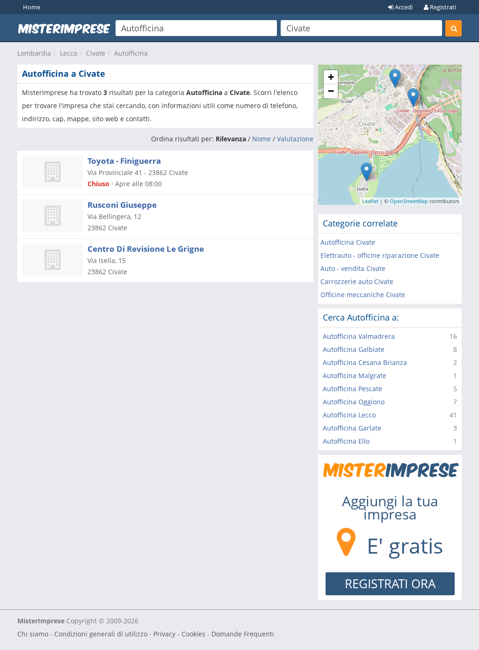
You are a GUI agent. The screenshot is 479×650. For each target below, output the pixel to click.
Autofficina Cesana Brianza (365, 362)
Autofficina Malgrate (354, 375)
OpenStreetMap (409, 200)
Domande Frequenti (242, 633)
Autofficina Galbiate (354, 349)
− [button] (331, 91)
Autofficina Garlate (352, 428)
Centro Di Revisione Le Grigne (145, 248)
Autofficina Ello (346, 441)
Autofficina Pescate (352, 388)
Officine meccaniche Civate (362, 294)
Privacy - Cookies (179, 633)
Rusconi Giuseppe (122, 204)
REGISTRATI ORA (390, 583)
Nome (261, 138)
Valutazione (295, 138)
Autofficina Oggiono (354, 401)
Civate (95, 53)
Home (31, 7)
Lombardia (34, 53)
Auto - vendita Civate (352, 268)
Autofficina (131, 53)
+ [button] (331, 77)
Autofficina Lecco (349, 414)
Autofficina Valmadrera (359, 336)
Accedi (403, 7)
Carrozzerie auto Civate (356, 281)
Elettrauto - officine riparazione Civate (379, 255)
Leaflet (370, 200)
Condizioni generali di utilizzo (100, 633)
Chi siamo (32, 633)
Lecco (68, 53)
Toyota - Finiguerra (124, 160)
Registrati (442, 7)
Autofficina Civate (347, 242)
